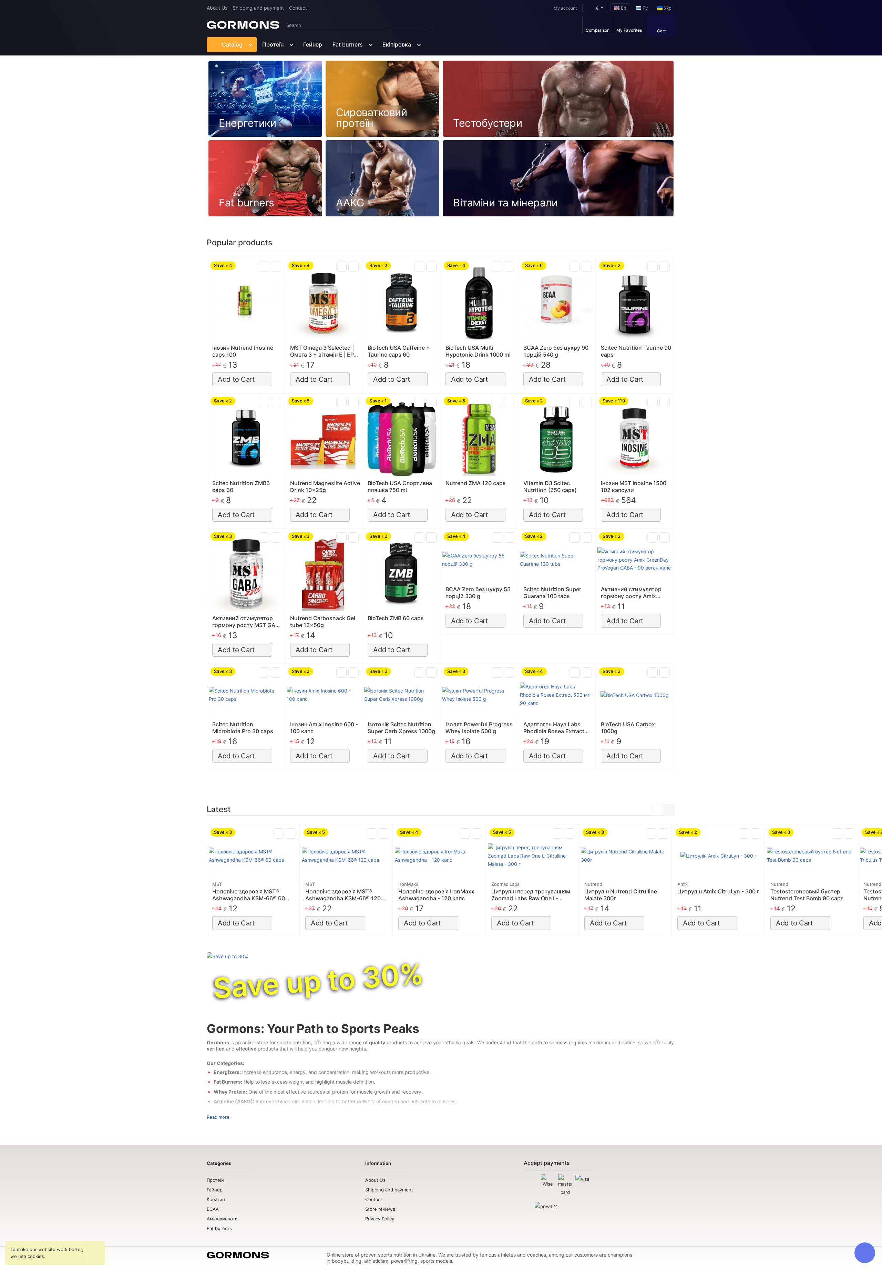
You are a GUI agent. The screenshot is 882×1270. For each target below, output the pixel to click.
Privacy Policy (379, 1218)
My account (565, 8)
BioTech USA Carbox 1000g (628, 728)
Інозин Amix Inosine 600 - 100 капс (324, 728)
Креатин (216, 1199)
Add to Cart (236, 379)
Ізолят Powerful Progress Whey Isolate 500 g (479, 728)
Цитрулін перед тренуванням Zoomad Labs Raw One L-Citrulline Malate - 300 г (530, 895)
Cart (661, 30)
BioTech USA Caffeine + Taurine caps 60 (399, 351)
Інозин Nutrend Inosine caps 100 (242, 351)
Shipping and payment (258, 8)
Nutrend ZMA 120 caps (475, 483)
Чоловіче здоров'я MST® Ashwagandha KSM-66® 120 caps (343, 895)
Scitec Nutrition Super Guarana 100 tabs (552, 593)
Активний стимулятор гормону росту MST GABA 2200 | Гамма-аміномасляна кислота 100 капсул (247, 621)
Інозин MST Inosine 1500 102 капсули (633, 486)
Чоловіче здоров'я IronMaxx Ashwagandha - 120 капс (436, 895)
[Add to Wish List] (276, 267)
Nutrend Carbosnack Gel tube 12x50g (322, 621)
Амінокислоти (222, 1218)
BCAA (213, 1209)
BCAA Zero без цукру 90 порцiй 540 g (555, 351)
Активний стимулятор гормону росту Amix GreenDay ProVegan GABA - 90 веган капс (635, 593)
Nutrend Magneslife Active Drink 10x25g (325, 486)
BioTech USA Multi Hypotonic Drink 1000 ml (478, 351)
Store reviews (380, 1209)
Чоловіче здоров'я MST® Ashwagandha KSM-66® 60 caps (248, 895)
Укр (667, 8)
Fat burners (347, 44)
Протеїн (273, 44)
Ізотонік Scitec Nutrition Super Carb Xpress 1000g (401, 728)
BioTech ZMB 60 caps (396, 618)
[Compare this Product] (264, 267)
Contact (298, 8)
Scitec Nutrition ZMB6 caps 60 (241, 486)
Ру (644, 8)
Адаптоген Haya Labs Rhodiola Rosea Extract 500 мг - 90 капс (553, 728)
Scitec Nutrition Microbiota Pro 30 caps (242, 728)
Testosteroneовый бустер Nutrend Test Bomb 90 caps (807, 895)
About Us (217, 8)
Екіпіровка (396, 44)
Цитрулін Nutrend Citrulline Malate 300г (620, 895)
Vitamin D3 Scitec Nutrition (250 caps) (550, 486)
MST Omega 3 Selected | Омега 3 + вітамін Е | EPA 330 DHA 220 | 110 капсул (324, 351)
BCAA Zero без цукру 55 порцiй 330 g (478, 593)
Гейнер (312, 44)
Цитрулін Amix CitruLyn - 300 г (718, 891)
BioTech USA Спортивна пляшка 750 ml (400, 486)
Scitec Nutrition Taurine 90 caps (636, 351)
